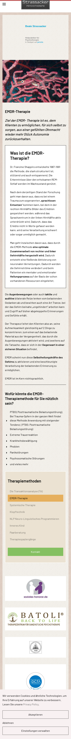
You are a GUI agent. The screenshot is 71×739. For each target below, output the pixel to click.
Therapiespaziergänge (23, 539)
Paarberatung (18, 532)
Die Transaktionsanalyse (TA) (26, 491)
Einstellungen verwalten (35, 730)
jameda (40, 42)
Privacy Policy (30, 704)
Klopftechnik (17, 511)
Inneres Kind (17, 525)
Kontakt (35, 551)
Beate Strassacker (35, 26)
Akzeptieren (35, 714)
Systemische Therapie (23, 505)
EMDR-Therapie (19, 498)
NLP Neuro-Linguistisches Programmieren (34, 518)
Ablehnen (8, 722)
